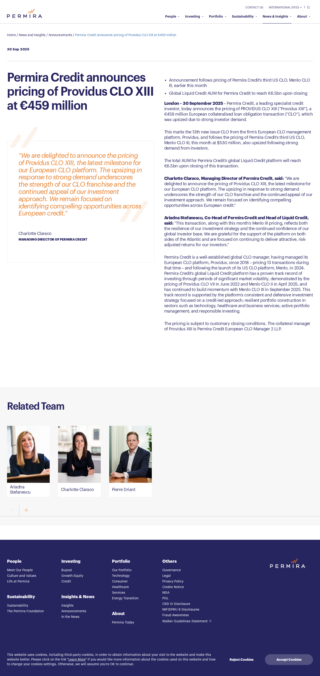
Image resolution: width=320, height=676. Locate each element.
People (170, 16)
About (302, 16)
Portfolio (216, 16)
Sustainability (243, 16)
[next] (25, 510)
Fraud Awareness (175, 615)
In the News (70, 617)
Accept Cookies (288, 659)
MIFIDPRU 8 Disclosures (180, 609)
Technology (121, 576)
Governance (171, 570)
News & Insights (275, 16)
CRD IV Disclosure (176, 604)
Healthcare (120, 587)
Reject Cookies (241, 659)
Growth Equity (72, 576)
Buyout (66, 570)
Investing (192, 16)
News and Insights (32, 35)
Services (118, 592)
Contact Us (254, 7)
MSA (165, 592)
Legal (166, 576)
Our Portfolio (121, 570)
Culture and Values (21, 576)
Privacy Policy (172, 581)
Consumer (120, 581)
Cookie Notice (173, 587)
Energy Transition (125, 598)
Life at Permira (18, 581)
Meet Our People (20, 570)
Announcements (60, 35)
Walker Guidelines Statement (185, 621)
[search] (307, 7)
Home (11, 35)
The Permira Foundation (25, 611)
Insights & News (77, 597)
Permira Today (123, 622)
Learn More (77, 659)
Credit (66, 581)
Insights (67, 605)
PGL (165, 598)
